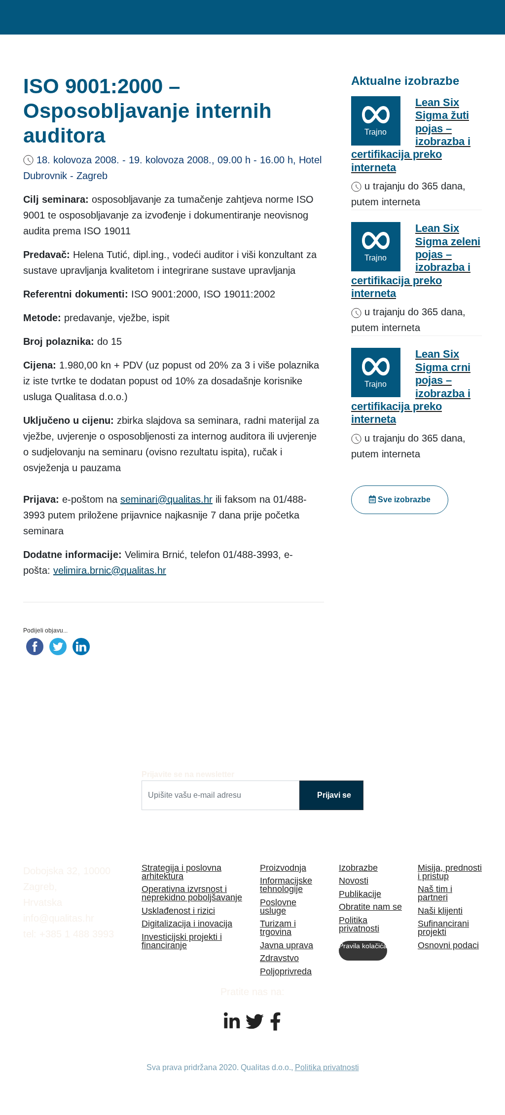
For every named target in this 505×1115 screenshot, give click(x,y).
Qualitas (72, 17)
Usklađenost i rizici (178, 910)
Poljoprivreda (286, 971)
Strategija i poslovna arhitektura (181, 871)
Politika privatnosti (359, 924)
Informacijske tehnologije (286, 884)
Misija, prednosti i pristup (450, 871)
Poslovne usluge (278, 906)
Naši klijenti (440, 910)
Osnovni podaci (448, 945)
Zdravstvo (279, 958)
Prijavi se (334, 795)
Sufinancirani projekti (443, 927)
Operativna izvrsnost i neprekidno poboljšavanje (192, 893)
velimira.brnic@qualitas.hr (109, 570)
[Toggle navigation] (469, 17)
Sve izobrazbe (403, 499)
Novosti (353, 880)
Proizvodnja (283, 867)
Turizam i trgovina (278, 927)
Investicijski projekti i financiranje (182, 940)
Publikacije (360, 894)
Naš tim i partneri (435, 893)
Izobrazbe (358, 867)
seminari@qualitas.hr (166, 499)
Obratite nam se (370, 906)
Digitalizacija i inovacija (187, 923)
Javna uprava (286, 945)
